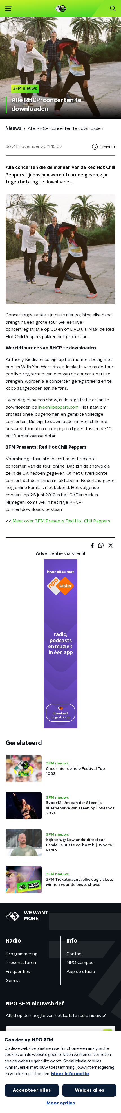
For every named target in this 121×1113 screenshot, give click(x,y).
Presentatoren (21, 962)
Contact (74, 954)
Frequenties (18, 971)
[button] (8, 8)
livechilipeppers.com (58, 407)
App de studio (80, 971)
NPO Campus (79, 962)
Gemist (13, 980)
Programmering (22, 954)
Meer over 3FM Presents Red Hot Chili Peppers (61, 521)
